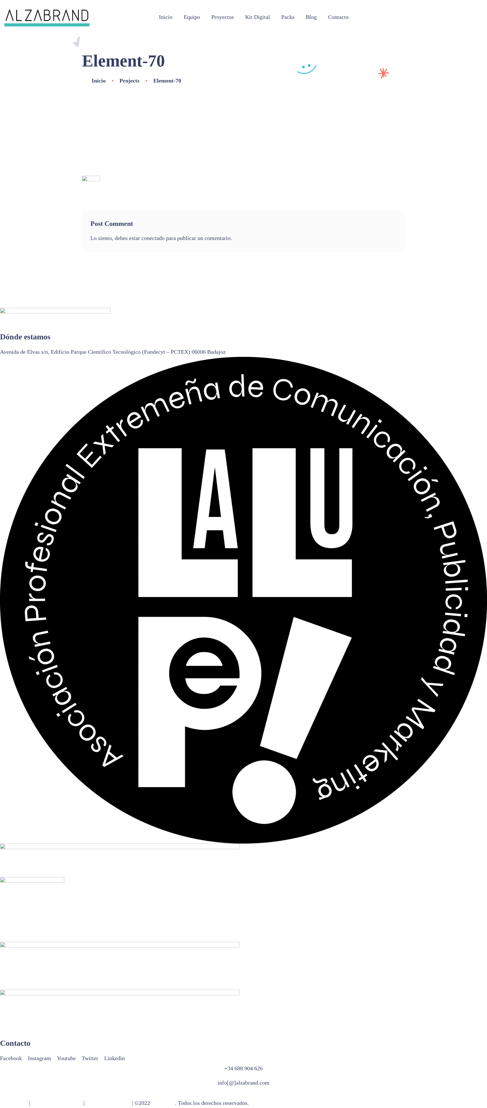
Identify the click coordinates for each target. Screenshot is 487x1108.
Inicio (165, 17)
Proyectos (222, 17)
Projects (129, 80)
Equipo (192, 17)
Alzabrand (163, 1103)
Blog (311, 17)
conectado (153, 238)
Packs (288, 17)
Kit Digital (257, 17)
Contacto (338, 17)
